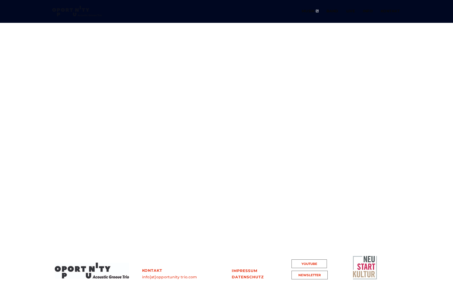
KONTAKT (390, 11)
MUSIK (309, 11)
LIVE (350, 11)
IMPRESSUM (244, 271)
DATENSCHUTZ (248, 277)
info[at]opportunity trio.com (169, 277)
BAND (332, 11)
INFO (368, 11)
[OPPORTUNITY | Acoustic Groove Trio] (77, 11)
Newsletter (309, 275)
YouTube (309, 264)
